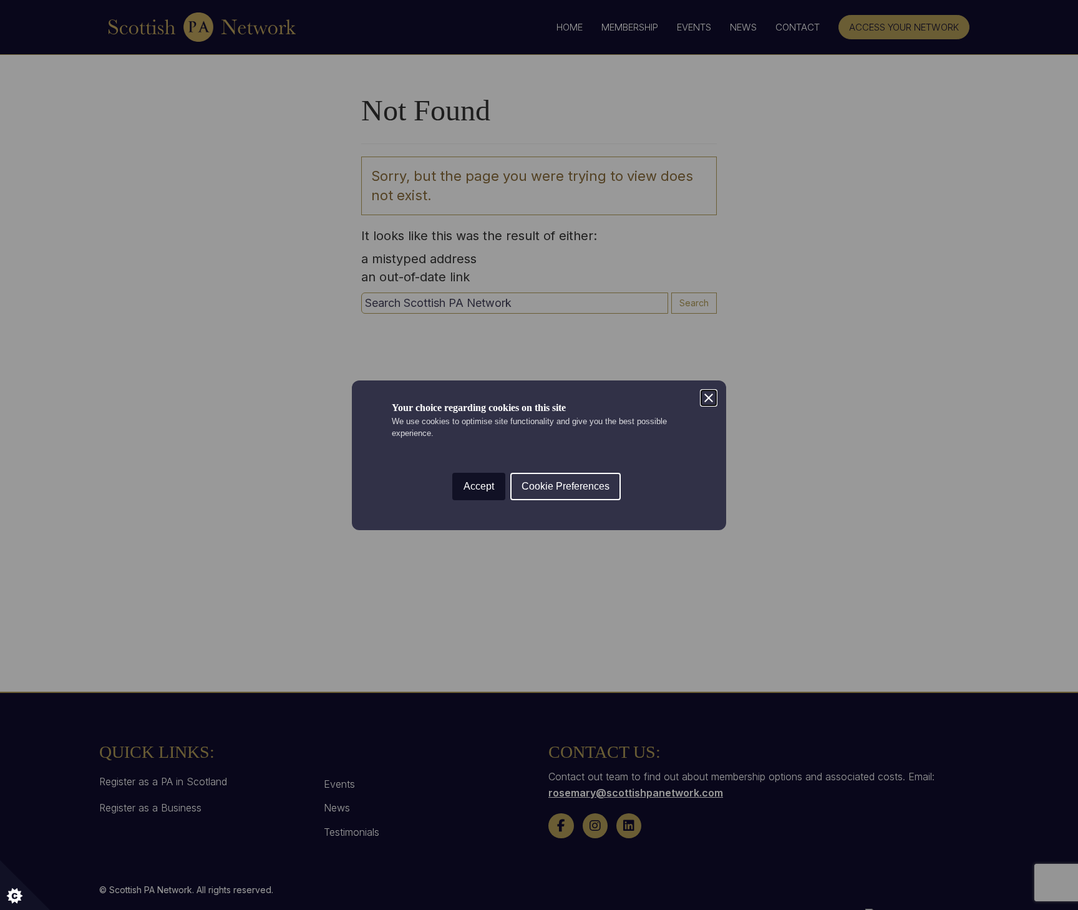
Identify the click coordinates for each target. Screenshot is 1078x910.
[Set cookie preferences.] (25, 885)
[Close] (708, 397)
